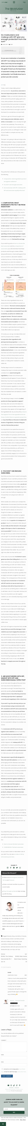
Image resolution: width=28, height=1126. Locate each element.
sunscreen (21, 947)
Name (2, 1054)
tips (8, 949)
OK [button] (3, 1124)
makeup (8, 941)
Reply (26, 975)
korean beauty (5, 939)
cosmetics (18, 936)
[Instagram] (2, 2)
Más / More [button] (23, 1119)
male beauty (15, 941)
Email (2, 1062)
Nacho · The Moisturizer (17, 1000)
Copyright (8, 1091)
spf (17, 947)
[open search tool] (23, 2)
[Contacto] (8, 1085)
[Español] (7, 2)
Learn (11, 44)
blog (13, 936)
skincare (13, 947)
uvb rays (17, 949)
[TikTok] (4, 2)
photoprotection (5, 947)
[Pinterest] (3, 2)
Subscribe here (22, 1072)
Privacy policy (19, 1089)
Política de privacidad (10, 1089)
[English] (6, 2)
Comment (4, 1040)
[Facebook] (16, 1085)
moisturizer (10, 944)
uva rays (12, 949)
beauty (9, 936)
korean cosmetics (15, 939)
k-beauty (23, 936)
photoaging (17, 944)
